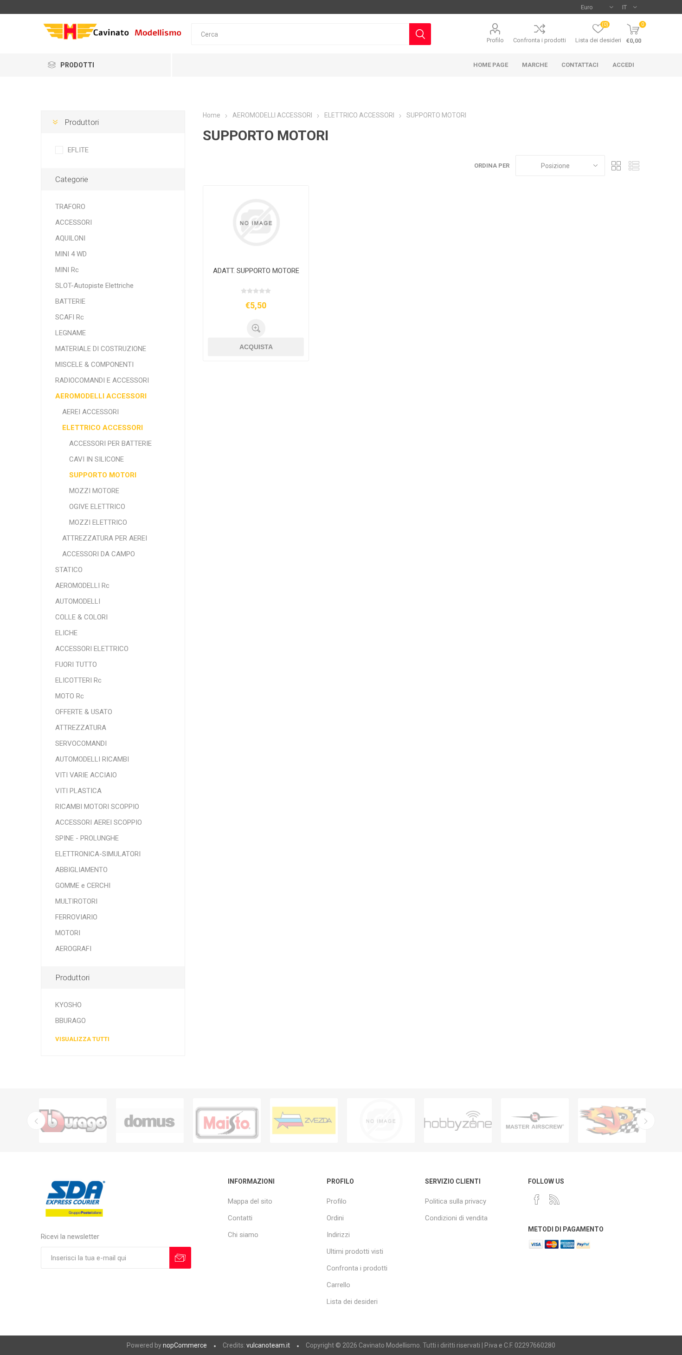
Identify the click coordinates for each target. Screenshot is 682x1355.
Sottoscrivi (180, 1258)
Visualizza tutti (82, 1039)
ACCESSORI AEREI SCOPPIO (98, 822)
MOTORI (67, 933)
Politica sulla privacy (455, 1201)
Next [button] (646, 1120)
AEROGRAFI (73, 949)
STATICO (69, 570)
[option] (72, 1120)
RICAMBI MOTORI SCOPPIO (97, 806)
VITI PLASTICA (78, 791)
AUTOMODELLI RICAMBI (92, 759)
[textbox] (300, 34)
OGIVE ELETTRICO (97, 506)
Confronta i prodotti (539, 40)
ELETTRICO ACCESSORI (102, 427)
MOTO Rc (69, 696)
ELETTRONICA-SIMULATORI (98, 854)
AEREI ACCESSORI (90, 412)
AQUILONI (70, 238)
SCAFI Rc (69, 317)
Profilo (495, 40)
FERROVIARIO (76, 917)
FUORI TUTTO (76, 664)
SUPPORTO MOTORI (102, 475)
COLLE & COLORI (81, 617)
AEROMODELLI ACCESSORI (101, 396)
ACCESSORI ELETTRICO (92, 649)
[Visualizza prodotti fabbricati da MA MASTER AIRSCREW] (535, 1120)
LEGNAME (70, 333)
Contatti (240, 1218)
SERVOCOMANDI (81, 743)
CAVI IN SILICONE (96, 459)
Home (211, 115)
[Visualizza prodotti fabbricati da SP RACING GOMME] (612, 1120)
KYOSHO (68, 1005)
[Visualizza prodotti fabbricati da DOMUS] (150, 1120)
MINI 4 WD (71, 254)
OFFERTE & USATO (83, 712)
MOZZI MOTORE (94, 491)
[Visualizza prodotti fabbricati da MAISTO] (227, 1120)
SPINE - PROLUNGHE (87, 838)
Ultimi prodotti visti (355, 1251)
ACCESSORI (73, 222)
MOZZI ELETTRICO (98, 522)
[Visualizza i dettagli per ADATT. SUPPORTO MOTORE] (256, 223)
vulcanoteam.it (268, 1345)
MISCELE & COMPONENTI (94, 364)
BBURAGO (70, 1020)
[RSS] (554, 1199)
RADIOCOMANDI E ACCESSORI (102, 380)
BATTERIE (70, 301)
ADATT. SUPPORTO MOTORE (256, 271)
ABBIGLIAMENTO (81, 870)
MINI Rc (67, 270)
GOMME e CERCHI (82, 885)
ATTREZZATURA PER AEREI (104, 538)
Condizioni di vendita (456, 1218)
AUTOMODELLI (77, 601)
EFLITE (78, 150)
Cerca (420, 34)
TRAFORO (70, 206)
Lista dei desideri (352, 1301)
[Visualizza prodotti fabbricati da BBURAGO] (73, 1120)
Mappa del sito (250, 1201)
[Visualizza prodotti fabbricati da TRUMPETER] (381, 1120)
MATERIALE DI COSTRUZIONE (100, 349)
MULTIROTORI (76, 901)
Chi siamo (243, 1235)
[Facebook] (536, 1199)
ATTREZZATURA (80, 727)
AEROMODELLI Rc (82, 585)
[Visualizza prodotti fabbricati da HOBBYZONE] (458, 1120)
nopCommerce (185, 1345)
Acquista (256, 347)
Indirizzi (338, 1235)
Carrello (338, 1285)
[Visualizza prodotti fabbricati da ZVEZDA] (304, 1120)
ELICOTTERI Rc (78, 680)
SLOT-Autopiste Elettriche (94, 285)
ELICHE (66, 633)
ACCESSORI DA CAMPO (98, 554)
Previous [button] (36, 1120)
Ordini (335, 1218)
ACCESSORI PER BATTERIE (110, 443)
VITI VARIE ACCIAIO (86, 775)
